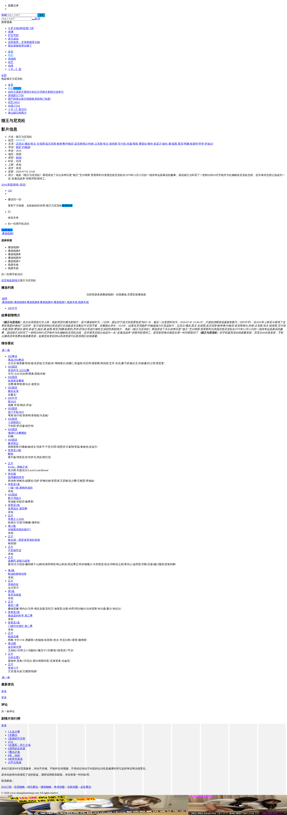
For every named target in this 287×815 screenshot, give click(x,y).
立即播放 (7, 229)
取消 (37, 18)
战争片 (60, 91)
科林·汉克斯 (95, 143)
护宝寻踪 (13, 35)
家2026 (12, 401)
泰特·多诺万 (154, 143)
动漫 (10, 65)
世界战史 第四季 (17, 508)
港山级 (12, 112)
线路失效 (72, 302)
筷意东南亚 (14, 594)
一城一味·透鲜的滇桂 (20, 487)
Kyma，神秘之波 (18, 466)
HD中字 (12, 308)
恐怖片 (44, 91)
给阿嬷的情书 (16, 477)
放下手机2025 (16, 412)
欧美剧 (36, 98)
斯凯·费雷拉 (140, 143)
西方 (24, 112)
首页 (10, 51)
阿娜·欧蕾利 (191, 143)
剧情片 (52, 91)
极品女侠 (13, 391)
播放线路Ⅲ (32, 302)
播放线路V (59, 302)
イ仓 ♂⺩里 (14, 69)
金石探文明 (14, 647)
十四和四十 (14, 422)
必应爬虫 (86, 787)
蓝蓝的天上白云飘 (18, 370)
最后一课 (13, 605)
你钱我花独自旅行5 (19, 529)
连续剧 (12, 58)
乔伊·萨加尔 (206, 143)
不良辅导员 (14, 550)
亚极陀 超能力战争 (19, 560)
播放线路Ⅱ (19, 302)
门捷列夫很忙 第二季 (20, 626)
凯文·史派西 (38, 143)
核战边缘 (13, 636)
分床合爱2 (14, 657)
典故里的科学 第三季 (20, 615)
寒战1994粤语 (16, 359)
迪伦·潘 (166, 143)
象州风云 (13, 443)
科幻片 (36, 91)
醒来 (10, 453)
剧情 (18, 157)
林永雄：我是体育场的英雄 (24, 539)
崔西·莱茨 (177, 143)
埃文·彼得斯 (110, 143)
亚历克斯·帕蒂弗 (55, 143)
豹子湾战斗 (14, 498)
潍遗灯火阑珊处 (17, 432)
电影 (10, 55)
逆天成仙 (13, 38)
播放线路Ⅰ (7, 302)
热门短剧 (45, 98)
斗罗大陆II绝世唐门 (21, 28)
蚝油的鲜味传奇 (17, 573)
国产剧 (12, 98)
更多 (4, 691)
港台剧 (20, 98)
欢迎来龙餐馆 (16, 380)
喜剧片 (20, 91)
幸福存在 (13, 584)
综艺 (10, 62)
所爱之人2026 (16, 519)
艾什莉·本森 (125, 143)
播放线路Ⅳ (46, 302)
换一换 (5, 350)
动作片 (12, 91)
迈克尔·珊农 (23, 143)
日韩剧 (28, 98)
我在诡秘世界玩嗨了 (20, 45)
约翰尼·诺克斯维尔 (77, 143)
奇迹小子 (13, 667)
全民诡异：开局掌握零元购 (24, 42)
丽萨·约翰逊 (23, 147)
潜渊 (10, 31)
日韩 (18, 112)
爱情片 (28, 91)
